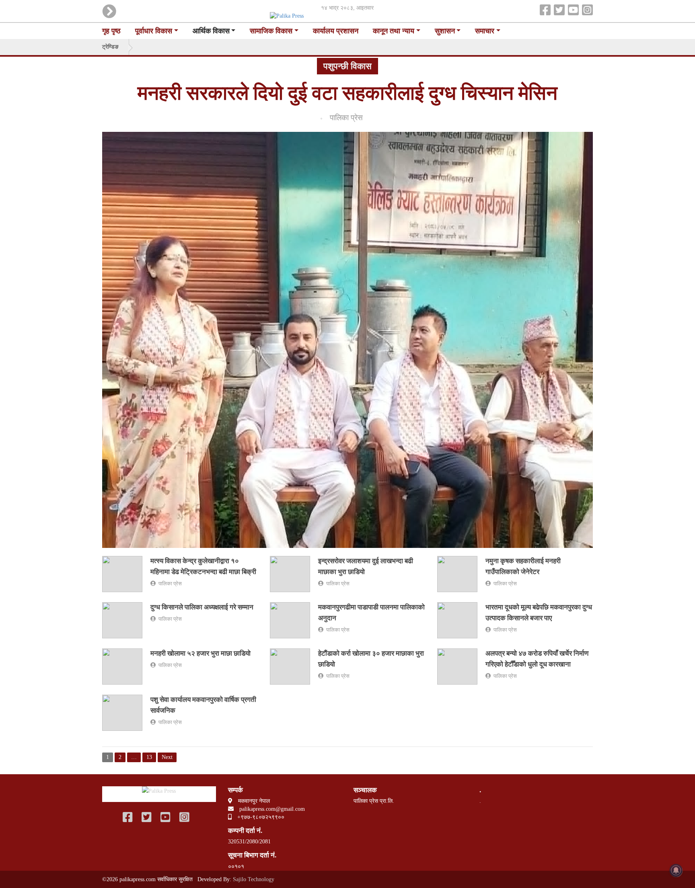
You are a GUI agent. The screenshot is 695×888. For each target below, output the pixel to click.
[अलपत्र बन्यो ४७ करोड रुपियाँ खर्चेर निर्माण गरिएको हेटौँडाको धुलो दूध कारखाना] (457, 666)
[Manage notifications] (676, 870)
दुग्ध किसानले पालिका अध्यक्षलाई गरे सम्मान (201, 607)
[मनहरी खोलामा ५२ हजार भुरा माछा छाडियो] (122, 666)
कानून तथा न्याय (393, 31)
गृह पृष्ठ (111, 31)
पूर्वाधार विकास (153, 31)
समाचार (484, 31)
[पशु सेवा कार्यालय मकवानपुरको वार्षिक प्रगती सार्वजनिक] (122, 712)
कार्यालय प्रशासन (335, 31)
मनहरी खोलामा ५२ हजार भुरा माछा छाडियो (200, 653)
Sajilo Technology (253, 879)
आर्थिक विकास (211, 31)
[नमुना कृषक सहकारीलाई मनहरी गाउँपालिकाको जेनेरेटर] (457, 573)
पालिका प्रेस (343, 117)
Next (167, 757)
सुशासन (445, 31)
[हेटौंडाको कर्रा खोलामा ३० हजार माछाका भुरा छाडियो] (290, 666)
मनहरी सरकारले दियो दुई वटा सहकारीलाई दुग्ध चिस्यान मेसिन (347, 93)
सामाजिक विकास (271, 31)
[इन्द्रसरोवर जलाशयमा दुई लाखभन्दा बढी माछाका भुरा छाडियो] (290, 573)
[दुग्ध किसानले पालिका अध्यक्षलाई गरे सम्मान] (122, 620)
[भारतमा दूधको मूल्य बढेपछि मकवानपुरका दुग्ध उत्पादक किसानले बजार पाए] (457, 620)
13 (149, 757)
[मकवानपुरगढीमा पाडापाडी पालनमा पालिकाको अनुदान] (290, 620)
